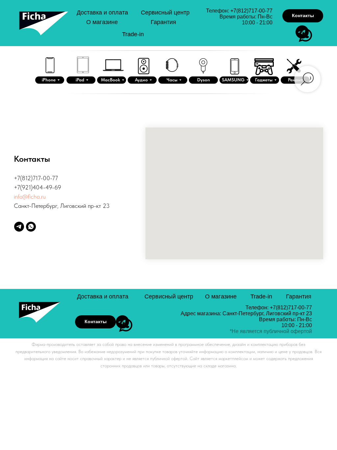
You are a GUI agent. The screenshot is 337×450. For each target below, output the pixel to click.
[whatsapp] (31, 227)
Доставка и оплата (102, 12)
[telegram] (19, 227)
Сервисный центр (165, 12)
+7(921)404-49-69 (37, 187)
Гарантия (163, 22)
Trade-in (133, 34)
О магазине (102, 22)
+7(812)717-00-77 (251, 11)
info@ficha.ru (30, 196)
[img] (44, 28)
